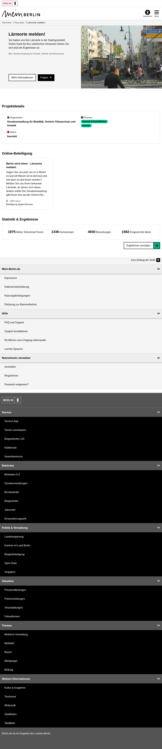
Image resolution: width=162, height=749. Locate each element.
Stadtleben (10, 714)
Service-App (11, 421)
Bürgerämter (11, 501)
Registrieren (11, 375)
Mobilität (9, 643)
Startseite (6, 22)
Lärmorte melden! (36, 22)
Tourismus (10, 696)
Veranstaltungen (13, 607)
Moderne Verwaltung (16, 634)
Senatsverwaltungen (16, 483)
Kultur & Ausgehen (14, 687)
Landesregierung (14, 536)
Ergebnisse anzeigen (138, 245)
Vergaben (9, 572)
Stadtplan (9, 723)
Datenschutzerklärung (16, 286)
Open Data (10, 563)
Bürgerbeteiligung (14, 554)
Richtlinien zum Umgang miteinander (25, 340)
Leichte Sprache (13, 349)
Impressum (10, 278)
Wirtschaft (10, 705)
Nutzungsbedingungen (17, 295)
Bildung (8, 669)
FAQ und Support (14, 322)
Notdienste (10, 447)
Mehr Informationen (22, 77)
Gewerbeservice (13, 456)
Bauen (8, 652)
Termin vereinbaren (15, 430)
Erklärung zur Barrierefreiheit (20, 304)
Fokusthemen (12, 616)
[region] (25, 231)
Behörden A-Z (12, 474)
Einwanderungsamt (15, 518)
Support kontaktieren (16, 331)
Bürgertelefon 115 (14, 439)
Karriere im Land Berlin (17, 545)
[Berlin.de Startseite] (11, 400)
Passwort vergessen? (16, 384)
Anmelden (10, 366)
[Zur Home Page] (21, 13)
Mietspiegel (10, 661)
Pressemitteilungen (15, 590)
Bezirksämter (11, 492)
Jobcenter (10, 509)
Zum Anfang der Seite (143, 260)
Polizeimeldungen (14, 598)
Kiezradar (19, 22)
